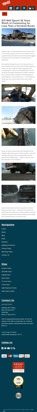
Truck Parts (6, 285)
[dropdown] (24, 8)
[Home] (6, 3)
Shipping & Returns (8, 245)
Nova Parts (6, 278)
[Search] (16, 7)
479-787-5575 (7, 304)
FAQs (3, 239)
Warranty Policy (7, 252)
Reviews (5, 242)
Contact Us (5, 255)
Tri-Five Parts (6, 281)
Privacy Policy (6, 248)
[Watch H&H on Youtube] (8, 348)
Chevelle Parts (7, 271)
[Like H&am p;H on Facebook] (2, 348)
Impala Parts (6, 275)
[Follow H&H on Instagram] (11, 348)
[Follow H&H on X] (5, 348)
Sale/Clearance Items (9, 288)
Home (4, 229)
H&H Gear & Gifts (8, 291)
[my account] (10, 8)
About (4, 232)
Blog (3, 235)
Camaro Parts (6, 268)
